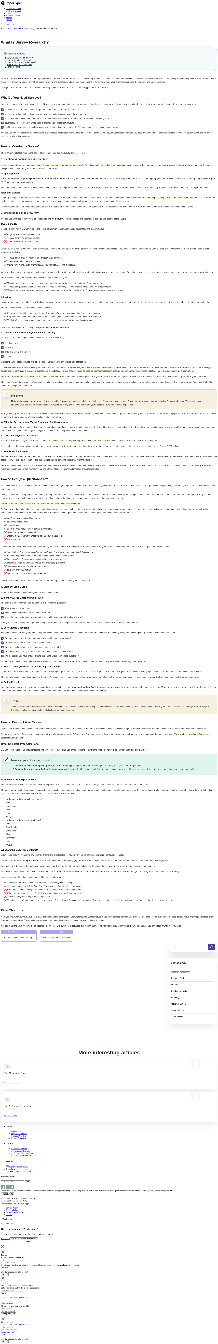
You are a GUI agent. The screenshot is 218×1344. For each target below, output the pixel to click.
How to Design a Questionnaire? (21, 62)
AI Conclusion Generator (21, 1155)
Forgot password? (8, 1332)
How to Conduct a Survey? (19, 60)
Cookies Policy (12, 1210)
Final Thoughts (14, 67)
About (8, 13)
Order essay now (8, 24)
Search (28, 1241)
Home (3, 28)
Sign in (9, 20)
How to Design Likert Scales (19, 65)
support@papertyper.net (18, 1167)
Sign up (9, 18)
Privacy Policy (12, 1208)
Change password (8, 1314)
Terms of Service (38, 1265)
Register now (22, 1297)
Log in (25, 1257)
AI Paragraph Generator (20, 1151)
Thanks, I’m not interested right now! (23, 1239)
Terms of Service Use (14, 1212)
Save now (5, 1239)
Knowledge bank (15, 28)
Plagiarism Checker (19, 1134)
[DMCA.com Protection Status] (7, 1194)
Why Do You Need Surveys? (20, 58)
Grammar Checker (13, 9)
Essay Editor (16, 1131)
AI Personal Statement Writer (22, 1153)
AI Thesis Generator (19, 1149)
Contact (9, 1215)
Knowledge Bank (13, 15)
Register (5, 1267)
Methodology (29, 28)
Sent (27, 1182)
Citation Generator (13, 11)
